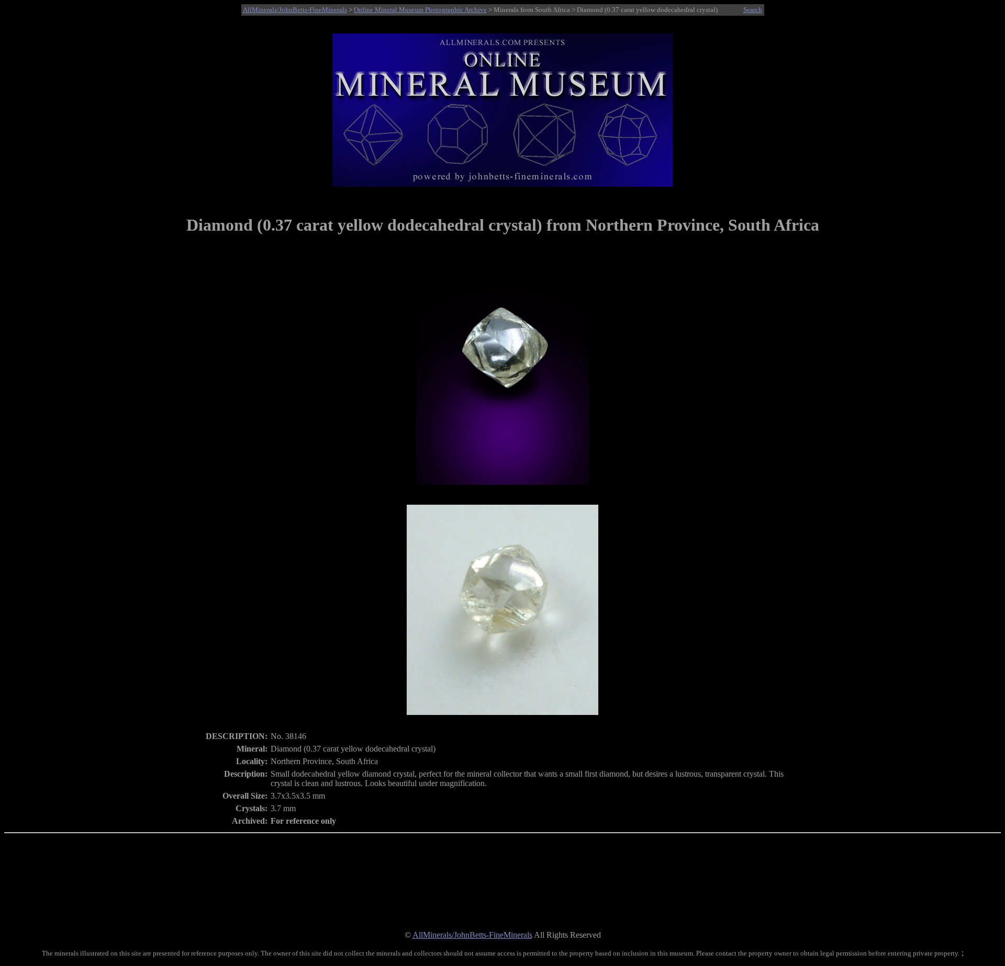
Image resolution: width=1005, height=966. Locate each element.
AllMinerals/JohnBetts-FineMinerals (295, 10)
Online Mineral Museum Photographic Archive (420, 10)
